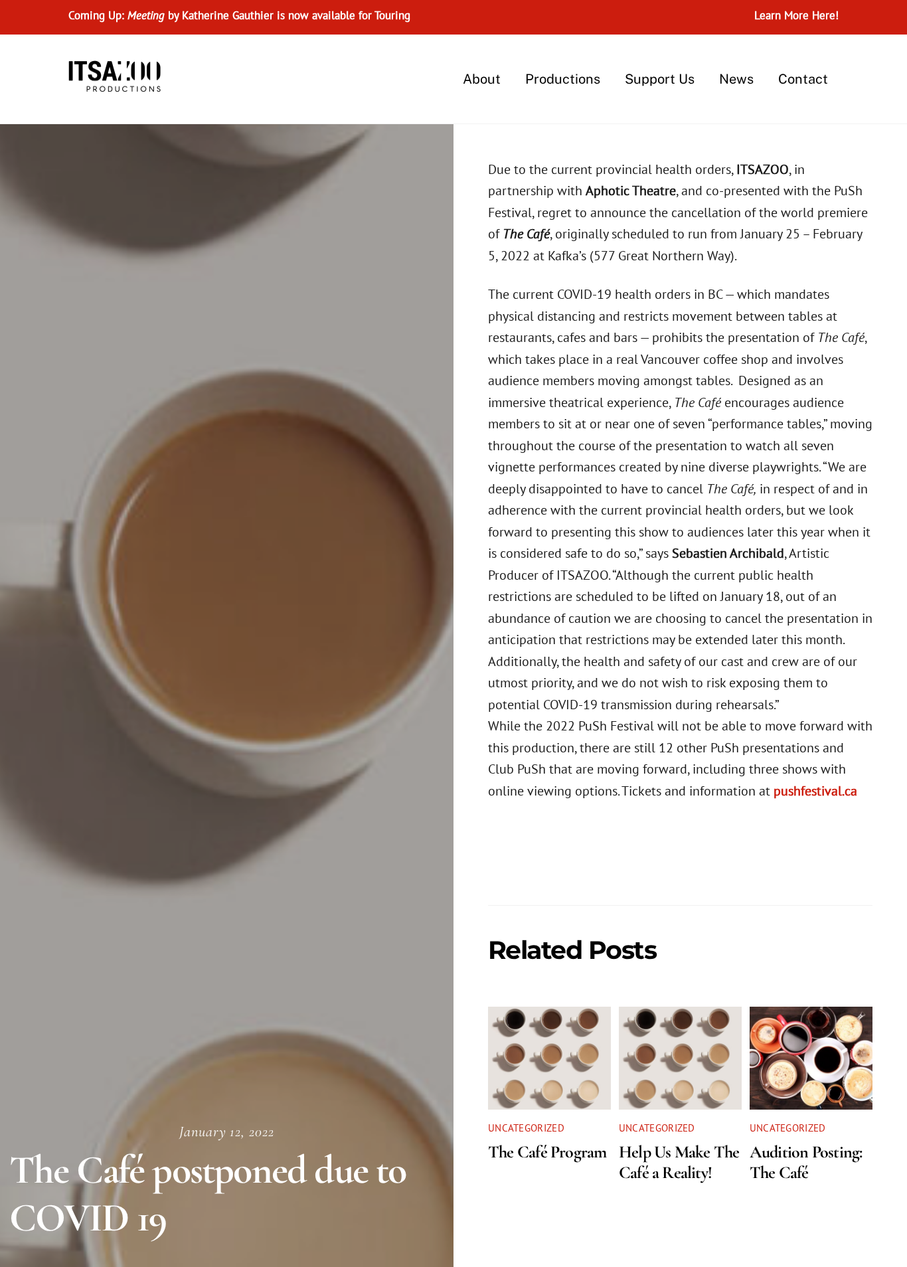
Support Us (660, 79)
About (482, 79)
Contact (803, 79)
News (736, 79)
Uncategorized (526, 1128)
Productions (562, 79)
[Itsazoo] (118, 85)
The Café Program (547, 1151)
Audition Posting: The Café (806, 1162)
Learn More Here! (796, 15)
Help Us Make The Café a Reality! (679, 1162)
